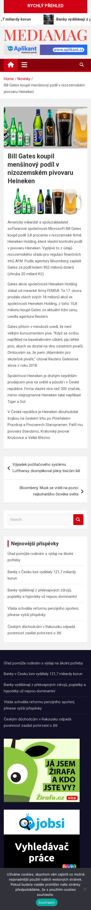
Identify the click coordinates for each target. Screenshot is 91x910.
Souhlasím (46, 902)
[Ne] (84, 889)
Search (78, 519)
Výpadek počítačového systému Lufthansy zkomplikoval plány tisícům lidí (46, 467)
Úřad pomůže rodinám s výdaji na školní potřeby (43, 663)
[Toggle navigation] (24, 64)
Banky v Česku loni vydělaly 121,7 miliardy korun (43, 674)
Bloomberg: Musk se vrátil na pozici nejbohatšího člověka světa (49, 491)
